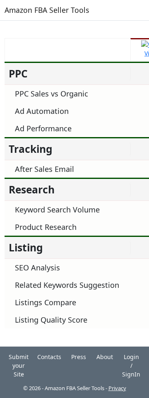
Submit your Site (19, 365)
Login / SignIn (131, 365)
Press (78, 357)
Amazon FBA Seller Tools (47, 10)
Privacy (117, 388)
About (104, 357)
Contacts (49, 357)
